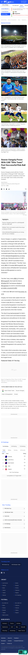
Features (17, 590)
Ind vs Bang (5, 5)
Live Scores (5, 583)
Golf (12, 627)
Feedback (16, 638)
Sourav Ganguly (20, 390)
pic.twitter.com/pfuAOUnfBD (9, 288)
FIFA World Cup (7, 508)
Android (13, 408)
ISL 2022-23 (5, 603)
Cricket (16, 394)
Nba (17, 627)
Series (16, 583)
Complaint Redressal (18, 640)
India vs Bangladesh (12, 19)
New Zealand (11, 462)
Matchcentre (5, 615)
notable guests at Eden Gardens (17, 336)
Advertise (3, 638)
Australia (10, 456)
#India (19, 283)
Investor (10, 640)
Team (4, 450)
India (9, 466)
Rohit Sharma (7, 527)
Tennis (12, 623)
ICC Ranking (18, 595)
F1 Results (20, 402)
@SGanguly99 (5, 281)
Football (14, 400)
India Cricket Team (9, 390)
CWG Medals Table (8, 512)
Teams (4, 592)
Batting (9, 450)
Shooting (4, 630)
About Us (10, 638)
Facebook (12, 404)
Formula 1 (4, 623)
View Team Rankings (14, 472)
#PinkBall (3, 283)
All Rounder (22, 450)
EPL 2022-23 (18, 603)
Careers (3, 643)
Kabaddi (23, 627)
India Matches (5, 11)
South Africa (11, 459)
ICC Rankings (7, 523)
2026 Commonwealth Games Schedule (13, 520)
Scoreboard (16, 5)
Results (17, 585)
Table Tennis (21, 630)
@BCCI (16, 278)
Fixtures (4, 585)
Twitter (24, 404)
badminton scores (13, 402)
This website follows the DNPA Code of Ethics (11, 646)
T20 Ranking (22, 446)
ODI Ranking (14, 446)
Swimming (12, 630)
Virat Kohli (6, 516)
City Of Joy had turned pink (11, 313)
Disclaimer (3, 640)
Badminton (5, 627)
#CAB (23, 285)
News (21, 5)
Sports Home (3, 19)
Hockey (18, 623)
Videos (4, 590)
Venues (4, 595)
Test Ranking (5, 446)
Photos (17, 587)
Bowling (15, 450)
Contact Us (9, 643)
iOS (18, 408)
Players (17, 592)
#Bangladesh (5, 285)
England (10, 469)
